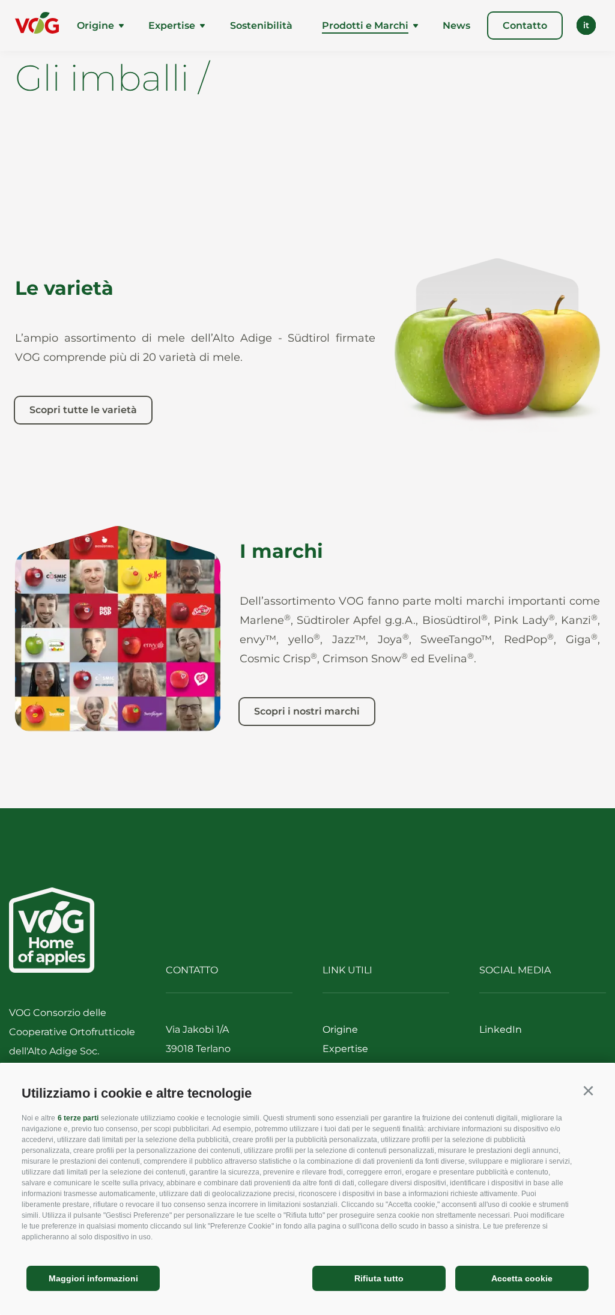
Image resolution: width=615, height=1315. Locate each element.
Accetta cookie (522, 1278)
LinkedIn (500, 1029)
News (456, 25)
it (586, 25)
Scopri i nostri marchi (307, 711)
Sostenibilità (261, 25)
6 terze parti (78, 1118)
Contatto (525, 25)
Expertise (171, 25)
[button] (588, 1091)
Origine (95, 25)
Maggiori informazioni (93, 1278)
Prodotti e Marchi (365, 25)
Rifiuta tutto (379, 1278)
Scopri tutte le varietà (83, 410)
